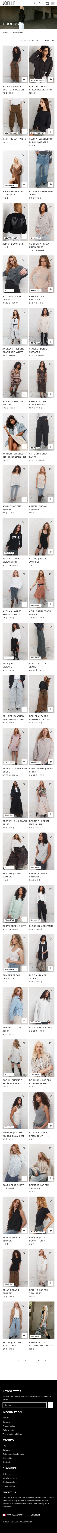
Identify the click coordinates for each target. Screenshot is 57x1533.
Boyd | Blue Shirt (13, 1185)
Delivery (6, 1450)
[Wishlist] (41, 3)
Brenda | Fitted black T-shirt (38, 1239)
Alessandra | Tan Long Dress (13, 193)
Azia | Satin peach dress (40, 613)
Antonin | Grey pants (38, 455)
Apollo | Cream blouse (12, 508)
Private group (9, 1486)
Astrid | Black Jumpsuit (38, 560)
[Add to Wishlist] (23, 49)
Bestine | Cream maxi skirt (39, 823)
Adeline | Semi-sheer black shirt (40, 88)
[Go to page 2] (45, 1360)
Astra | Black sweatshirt (11, 560)
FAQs (5, 1446)
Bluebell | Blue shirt (12, 1029)
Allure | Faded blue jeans (41, 193)
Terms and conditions (12, 1434)
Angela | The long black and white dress (14, 351)
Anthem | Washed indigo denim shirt (14, 455)
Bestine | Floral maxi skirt (13, 875)
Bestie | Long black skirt (15, 823)
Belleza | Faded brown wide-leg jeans (39, 718)
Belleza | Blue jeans (38, 665)
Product (24, 40)
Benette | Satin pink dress (15, 770)
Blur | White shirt (40, 1028)
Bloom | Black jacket (38, 977)
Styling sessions (10, 1482)
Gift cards (7, 1474)
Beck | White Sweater (10, 665)
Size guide (7, 1458)
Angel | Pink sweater (36, 298)
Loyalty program (10, 1478)
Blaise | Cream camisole (11, 977)
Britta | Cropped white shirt (13, 1344)
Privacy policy (9, 1426)
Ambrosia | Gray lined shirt (39, 245)
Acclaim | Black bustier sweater (13, 88)
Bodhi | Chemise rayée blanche (12, 1082)
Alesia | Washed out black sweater (41, 140)
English (35, 1515)
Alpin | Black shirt (14, 244)
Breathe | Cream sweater (39, 1187)
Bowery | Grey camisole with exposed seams (38, 1135)
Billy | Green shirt (14, 926)
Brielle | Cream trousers (38, 1292)
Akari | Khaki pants (14, 139)
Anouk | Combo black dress (38, 403)
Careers (6, 1422)
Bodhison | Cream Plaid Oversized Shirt (40, 1082)
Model (36, 40)
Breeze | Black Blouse (12, 1239)
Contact (6, 1462)
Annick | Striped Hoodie (13, 403)
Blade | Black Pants (41, 926)
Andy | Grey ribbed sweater (14, 298)
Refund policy (9, 1430)
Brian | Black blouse (11, 1292)
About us (6, 1418)
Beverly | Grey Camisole (38, 875)
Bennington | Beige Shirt (41, 770)
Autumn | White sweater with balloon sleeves (13, 613)
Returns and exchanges (13, 1454)
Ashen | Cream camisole (38, 508)
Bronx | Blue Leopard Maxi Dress (41, 1344)
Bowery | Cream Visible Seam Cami (14, 1134)
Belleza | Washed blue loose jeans (14, 718)
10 (39, 1360)
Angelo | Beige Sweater (38, 350)
